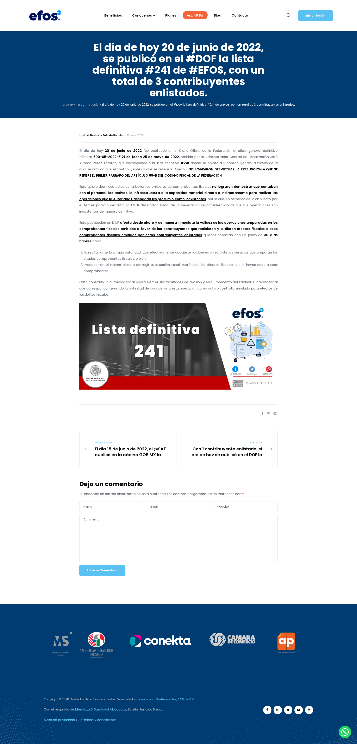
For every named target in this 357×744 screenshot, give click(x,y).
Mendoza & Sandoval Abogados (100, 709)
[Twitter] (288, 710)
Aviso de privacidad (59, 720)
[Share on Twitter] (268, 413)
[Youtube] (298, 710)
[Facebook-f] (267, 710)
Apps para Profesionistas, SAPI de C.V (167, 699)
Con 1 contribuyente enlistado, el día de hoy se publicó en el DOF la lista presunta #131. (229, 449)
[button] (315, 15)
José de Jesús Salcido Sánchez (104, 135)
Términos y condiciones (97, 720)
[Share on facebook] (262, 413)
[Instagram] (278, 710)
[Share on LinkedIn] (275, 413)
